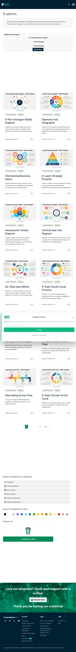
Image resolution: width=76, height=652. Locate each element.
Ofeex (18, 648)
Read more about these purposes (16, 326)
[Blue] (22, 514)
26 (40, 426)
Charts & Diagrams (11, 114)
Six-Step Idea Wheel (17, 286)
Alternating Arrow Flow (18, 395)
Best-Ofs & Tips (27, 641)
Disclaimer (43, 635)
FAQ (59, 623)
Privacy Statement (46, 623)
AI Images (25, 638)
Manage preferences (39, 335)
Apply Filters (38, 49)
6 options (20, 114)
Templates (25, 621)
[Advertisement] (38, 70)
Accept (39, 330)
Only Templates (39, 42)
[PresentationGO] (5, 4)
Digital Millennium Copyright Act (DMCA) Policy (45, 631)
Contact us (61, 621)
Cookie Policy (44, 626)
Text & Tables (26, 626)
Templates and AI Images (39, 37)
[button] (74, 318)
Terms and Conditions (47, 621)
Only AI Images (39, 46)
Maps (23, 636)
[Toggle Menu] (73, 4)
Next (46, 426)
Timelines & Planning (28, 633)
